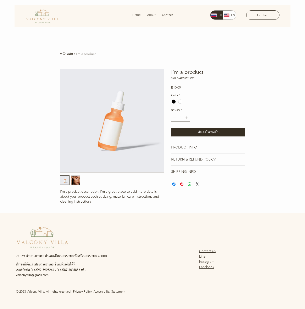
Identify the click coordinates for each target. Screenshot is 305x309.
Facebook (206, 267)
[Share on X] (197, 184)
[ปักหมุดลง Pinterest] (181, 184)
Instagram (206, 261)
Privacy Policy (83, 291)
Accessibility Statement (109, 291)
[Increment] (187, 117)
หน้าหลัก (66, 54)
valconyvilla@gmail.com (32, 275)
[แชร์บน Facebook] (173, 184)
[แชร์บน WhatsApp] (189, 184)
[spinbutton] (180, 117)
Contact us (207, 251)
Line (202, 256)
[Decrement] (174, 117)
